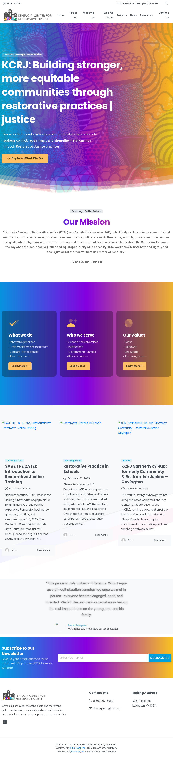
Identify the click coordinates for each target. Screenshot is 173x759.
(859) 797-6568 (12, 3)
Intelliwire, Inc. (77, 751)
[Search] (166, 3)
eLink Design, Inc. (78, 747)
